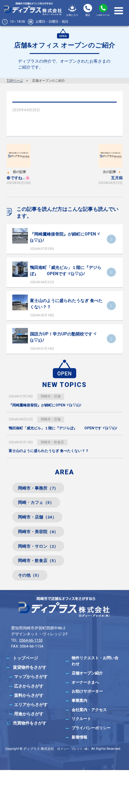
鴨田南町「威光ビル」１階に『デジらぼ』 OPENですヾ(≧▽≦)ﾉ (63, 428)
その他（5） (29, 575)
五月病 (117, 178)
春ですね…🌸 (18, 178)
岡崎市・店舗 (51, 396)
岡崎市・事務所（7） (38, 488)
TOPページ (15, 81)
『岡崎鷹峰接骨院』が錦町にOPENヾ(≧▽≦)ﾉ (45, 405)
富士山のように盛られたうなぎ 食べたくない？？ (49, 451)
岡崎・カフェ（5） (36, 502)
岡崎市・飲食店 (52, 442)
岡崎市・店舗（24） (37, 517)
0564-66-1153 (31, 640)
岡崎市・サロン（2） (38, 546)
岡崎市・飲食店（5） (38, 560)
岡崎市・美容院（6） (38, 531)
